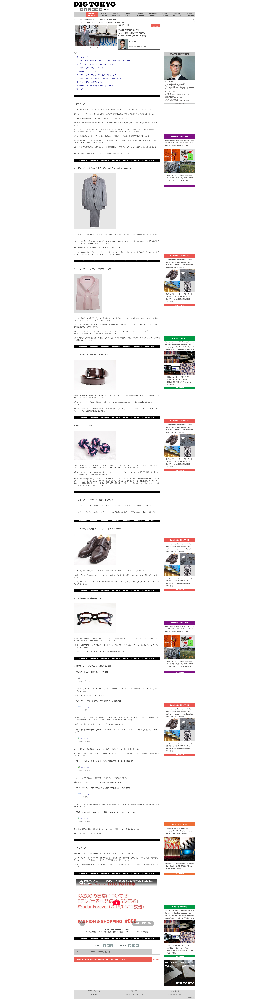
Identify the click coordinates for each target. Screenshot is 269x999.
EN (108, 9)
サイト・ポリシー (134, 991)
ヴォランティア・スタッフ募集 (134, 994)
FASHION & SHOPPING (155, 25)
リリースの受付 (93, 994)
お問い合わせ (175, 991)
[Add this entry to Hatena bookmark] (111, 945)
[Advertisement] (157, 6)
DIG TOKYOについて (94, 991)
